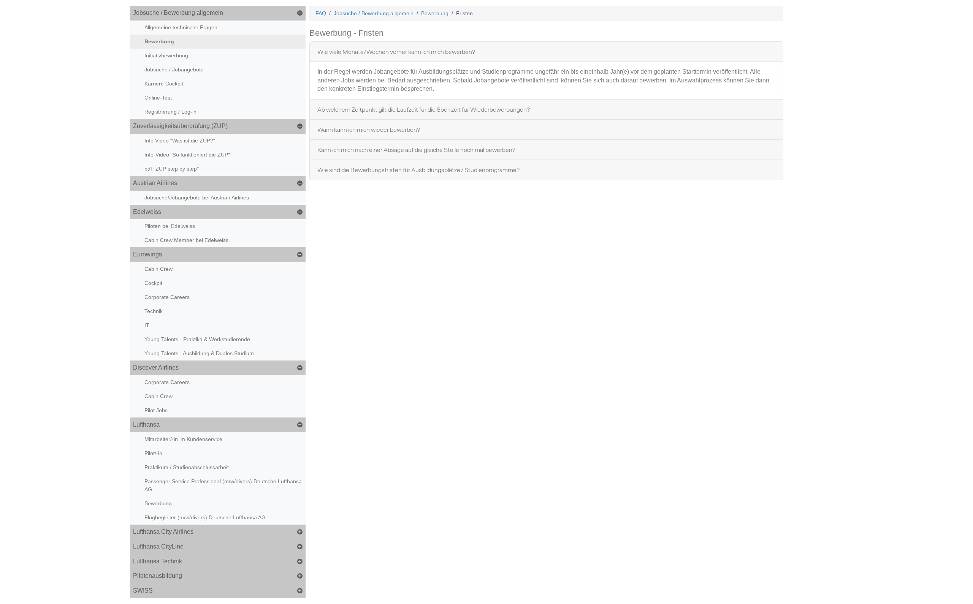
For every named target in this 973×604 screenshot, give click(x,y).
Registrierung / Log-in (170, 112)
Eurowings (147, 254)
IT (146, 325)
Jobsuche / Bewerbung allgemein (178, 12)
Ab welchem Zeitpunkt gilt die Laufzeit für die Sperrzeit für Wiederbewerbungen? (423, 110)
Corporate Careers (167, 297)
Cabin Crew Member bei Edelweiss (186, 240)
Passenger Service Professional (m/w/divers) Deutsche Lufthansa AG (223, 485)
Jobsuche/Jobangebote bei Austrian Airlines (196, 197)
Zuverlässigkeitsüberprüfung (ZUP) (180, 126)
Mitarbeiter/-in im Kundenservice (183, 439)
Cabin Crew (158, 269)
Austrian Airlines (155, 183)
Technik (153, 311)
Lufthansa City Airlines (163, 531)
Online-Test (158, 98)
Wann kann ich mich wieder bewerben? (368, 130)
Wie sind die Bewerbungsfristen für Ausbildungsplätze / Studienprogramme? (418, 170)
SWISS (143, 590)
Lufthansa (146, 424)
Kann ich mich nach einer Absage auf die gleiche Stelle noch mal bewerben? (416, 150)
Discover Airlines (156, 367)
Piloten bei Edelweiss (169, 226)
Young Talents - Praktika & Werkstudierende (197, 339)
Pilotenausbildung (157, 575)
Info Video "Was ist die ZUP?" (179, 141)
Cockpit (153, 283)
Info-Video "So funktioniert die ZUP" (187, 155)
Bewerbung (159, 41)
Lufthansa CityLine (158, 546)
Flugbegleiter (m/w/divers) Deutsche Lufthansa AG (205, 517)
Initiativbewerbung (166, 55)
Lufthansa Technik (157, 561)
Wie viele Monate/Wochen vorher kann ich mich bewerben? (396, 52)
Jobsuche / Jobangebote (174, 69)
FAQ (320, 13)
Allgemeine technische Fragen (180, 27)
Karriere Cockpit (163, 84)
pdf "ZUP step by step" (171, 169)
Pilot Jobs (156, 410)
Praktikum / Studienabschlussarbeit (186, 467)
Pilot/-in (153, 453)
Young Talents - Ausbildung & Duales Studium (199, 353)
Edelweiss (147, 212)
